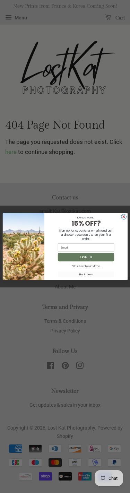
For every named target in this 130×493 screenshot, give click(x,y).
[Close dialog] (123, 216)
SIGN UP (86, 257)
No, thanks (86, 274)
